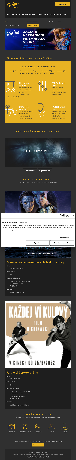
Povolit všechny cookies (62, 243)
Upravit (36, 243)
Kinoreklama (54, 14)
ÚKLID (65, 432)
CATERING (12, 432)
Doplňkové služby (55, 22)
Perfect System (34, 457)
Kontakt (63, 14)
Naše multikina (32, 22)
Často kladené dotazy (12, 25)
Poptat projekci (33, 25)
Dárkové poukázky (17, 14)
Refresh (46, 457)
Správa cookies (58, 454)
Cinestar (37, 452)
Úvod (6, 22)
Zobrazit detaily (65, 237)
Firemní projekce (42, 14)
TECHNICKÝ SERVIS (25, 432)
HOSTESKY (38, 432)
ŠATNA (52, 432)
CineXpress (44, 452)
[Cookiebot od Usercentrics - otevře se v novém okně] (61, 215)
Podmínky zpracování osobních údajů (43, 454)
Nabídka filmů (30, 171)
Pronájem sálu (30, 14)
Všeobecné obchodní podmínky (22, 454)
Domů (7, 14)
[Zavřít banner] (73, 215)
